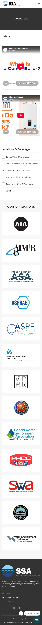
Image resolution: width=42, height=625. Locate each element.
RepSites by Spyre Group (21, 619)
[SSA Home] (11, 4)
